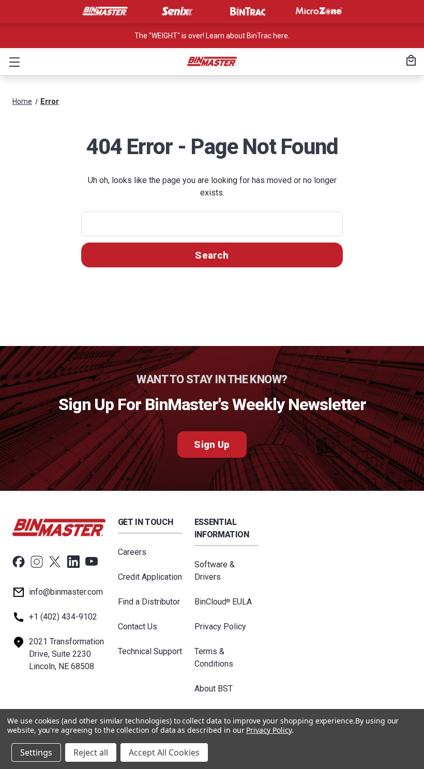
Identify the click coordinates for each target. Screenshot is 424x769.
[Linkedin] (73, 561)
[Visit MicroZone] (319, 11)
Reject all (90, 752)
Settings (36, 752)
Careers (132, 552)
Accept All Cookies (164, 752)
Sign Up (212, 444)
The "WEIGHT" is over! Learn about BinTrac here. (212, 36)
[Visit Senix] (176, 11)
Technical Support (150, 651)
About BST (213, 688)
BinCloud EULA (223, 602)
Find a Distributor (149, 602)
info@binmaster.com (66, 592)
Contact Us (137, 626)
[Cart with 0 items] (409, 61)
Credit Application (150, 577)
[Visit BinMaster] (104, 11)
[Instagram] (37, 561)
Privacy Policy (220, 626)
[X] (55, 561)
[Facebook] (18, 561)
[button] (12, 61)
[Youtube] (91, 561)
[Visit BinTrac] (247, 11)
